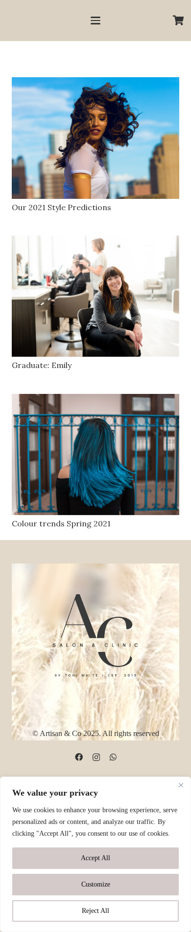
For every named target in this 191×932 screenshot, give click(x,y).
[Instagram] (96, 757)
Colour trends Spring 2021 (61, 523)
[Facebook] (79, 757)
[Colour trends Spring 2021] (95, 455)
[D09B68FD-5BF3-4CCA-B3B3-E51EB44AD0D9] (95, 633)
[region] (95, 854)
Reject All (95, 910)
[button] (95, 20)
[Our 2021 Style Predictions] (95, 138)
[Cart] (179, 20)
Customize (95, 884)
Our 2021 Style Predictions (61, 207)
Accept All (95, 858)
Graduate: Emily (42, 365)
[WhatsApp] (113, 757)
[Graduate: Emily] (95, 296)
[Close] (181, 785)
